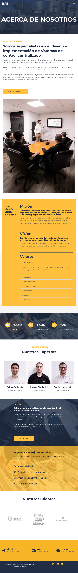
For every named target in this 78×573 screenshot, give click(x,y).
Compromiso (28, 262)
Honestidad (28, 291)
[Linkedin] (62, 564)
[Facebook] (53, 564)
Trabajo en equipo (30, 286)
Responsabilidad (29, 282)
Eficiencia (27, 300)
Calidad (26, 295)
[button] (46, 262)
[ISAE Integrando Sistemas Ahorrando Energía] (8, 3)
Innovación (27, 277)
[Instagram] (58, 564)
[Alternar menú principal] (74, 4)
